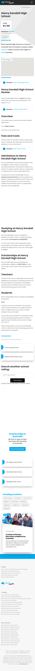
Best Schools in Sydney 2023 (9, 625)
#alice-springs (8, 498)
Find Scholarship (17, 449)
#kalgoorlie (7, 505)
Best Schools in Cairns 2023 (9, 645)
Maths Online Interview (7, 577)
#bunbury (23, 501)
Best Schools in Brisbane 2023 (10, 629)
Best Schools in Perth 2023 (8, 631)
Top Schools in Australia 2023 (9, 595)
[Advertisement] (17, 206)
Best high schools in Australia (9, 606)
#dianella (6, 508)
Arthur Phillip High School (21, 82)
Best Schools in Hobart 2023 (9, 633)
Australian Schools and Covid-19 (10, 573)
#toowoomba (27, 498)
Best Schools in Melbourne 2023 (10, 627)
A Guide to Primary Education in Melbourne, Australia (16, 536)
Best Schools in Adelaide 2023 (10, 635)
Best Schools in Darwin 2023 (9, 637)
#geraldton (25, 505)
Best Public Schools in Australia (10, 614)
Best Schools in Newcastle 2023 (10, 641)
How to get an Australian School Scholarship (14, 569)
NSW (3, 52)
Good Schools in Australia (8, 600)
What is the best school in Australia (11, 604)
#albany (6, 501)
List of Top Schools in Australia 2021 (11, 602)
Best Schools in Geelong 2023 (9, 643)
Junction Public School (20, 109)
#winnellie (18, 498)
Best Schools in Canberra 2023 (10, 639)
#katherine (16, 505)
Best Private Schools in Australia (10, 612)
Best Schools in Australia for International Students (16, 598)
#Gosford (5, 37)
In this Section (26, 7)
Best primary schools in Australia (11, 608)
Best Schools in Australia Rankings (11, 596)
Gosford (11, 32)
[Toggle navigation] (32, 2)
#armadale (14, 501)
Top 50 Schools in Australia (9, 610)
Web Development (23, 664)
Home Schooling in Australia (9, 575)
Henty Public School (19, 149)
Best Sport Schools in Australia (10, 571)
